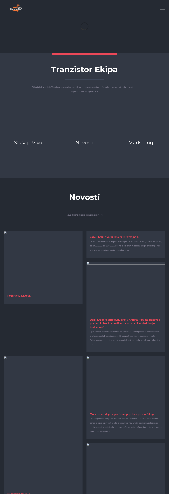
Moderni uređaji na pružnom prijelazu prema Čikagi (122, 414)
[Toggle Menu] (163, 8)
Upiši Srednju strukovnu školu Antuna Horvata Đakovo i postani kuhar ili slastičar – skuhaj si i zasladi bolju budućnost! (125, 323)
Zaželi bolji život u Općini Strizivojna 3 (114, 237)
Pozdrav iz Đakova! (19, 295)
